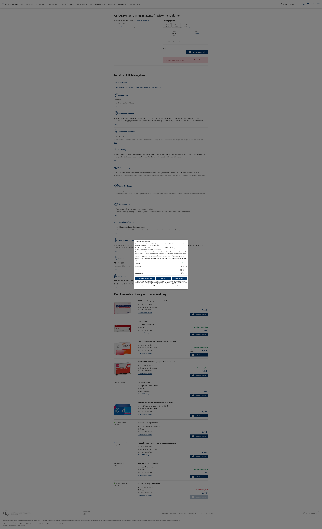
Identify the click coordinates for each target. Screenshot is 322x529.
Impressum (167, 287)
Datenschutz (155, 287)
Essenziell (137, 263)
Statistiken (138, 270)
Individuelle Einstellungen (145, 278)
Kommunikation (139, 273)
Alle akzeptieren (179, 278)
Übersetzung (138, 266)
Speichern (163, 278)
